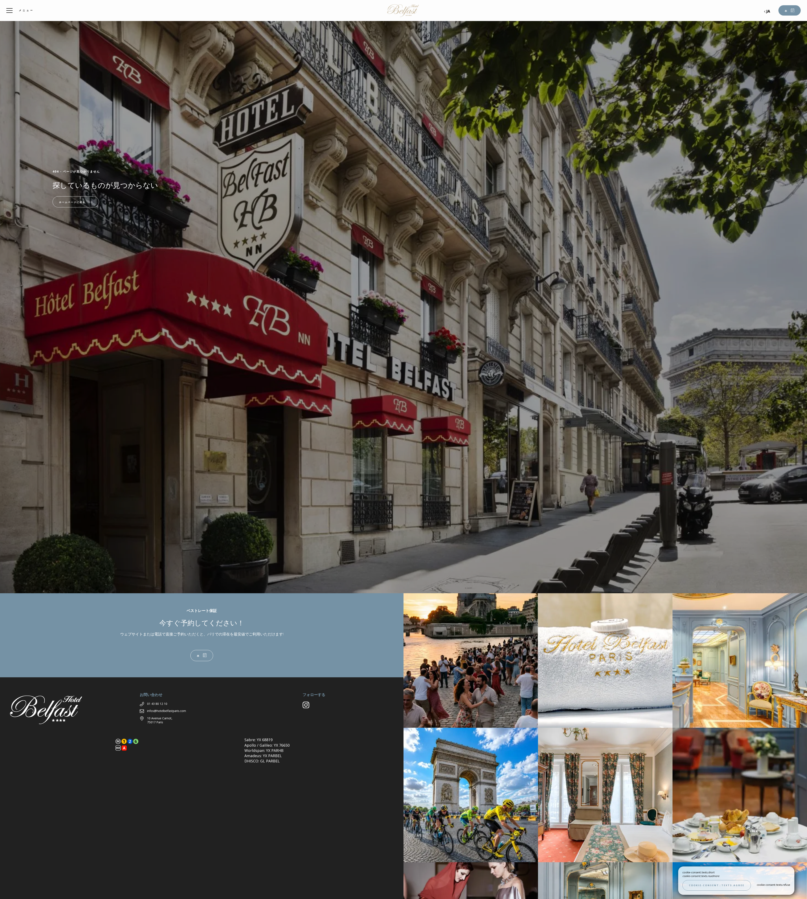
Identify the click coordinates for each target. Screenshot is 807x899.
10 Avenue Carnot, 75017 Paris (159, 720)
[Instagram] (308, 706)
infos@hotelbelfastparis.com (166, 711)
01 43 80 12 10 (157, 704)
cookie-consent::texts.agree (716, 885)
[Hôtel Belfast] (403, 10)
